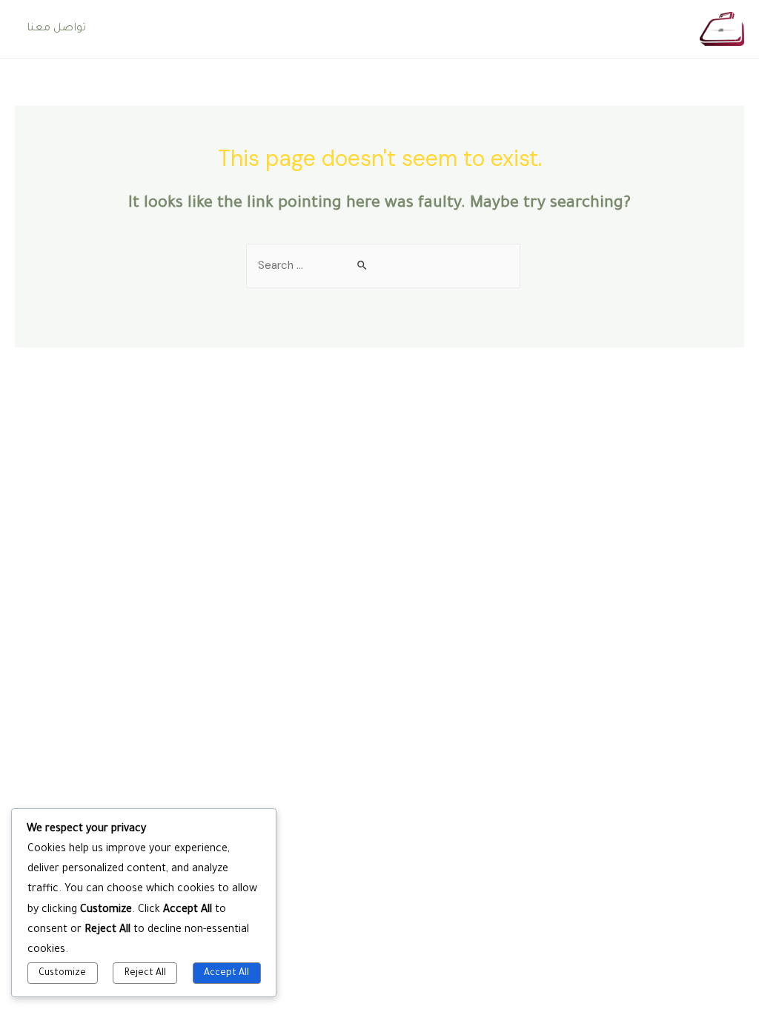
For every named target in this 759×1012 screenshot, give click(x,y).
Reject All (145, 973)
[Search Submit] (362, 266)
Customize (62, 973)
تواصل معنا (56, 29)
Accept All (226, 973)
